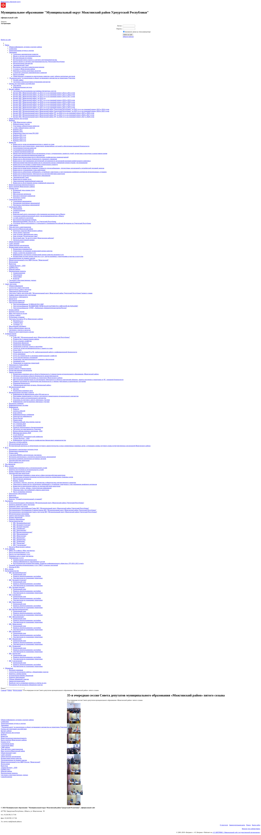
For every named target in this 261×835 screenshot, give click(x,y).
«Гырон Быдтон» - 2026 (17, 265)
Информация (13, 407)
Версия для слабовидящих (251, 829)
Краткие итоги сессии (16, 311)
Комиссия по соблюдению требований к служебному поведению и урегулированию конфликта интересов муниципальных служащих (60, 172)
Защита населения (15, 372)
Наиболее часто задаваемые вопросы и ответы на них (27, 683)
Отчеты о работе (14, 315)
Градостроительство (16, 521)
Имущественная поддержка (22, 58)
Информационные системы (18, 405)
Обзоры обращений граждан (19, 679)
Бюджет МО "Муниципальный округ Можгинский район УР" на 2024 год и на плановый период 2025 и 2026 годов (53, 113)
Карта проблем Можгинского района (22, 186)
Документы (17, 85)
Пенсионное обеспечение (18, 493)
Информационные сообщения (23, 414)
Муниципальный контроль (18, 444)
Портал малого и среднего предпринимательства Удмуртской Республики (39, 61)
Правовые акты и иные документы (21, 556)
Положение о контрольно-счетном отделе (23, 449)
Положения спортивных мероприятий (26, 203)
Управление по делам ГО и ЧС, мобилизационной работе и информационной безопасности (45, 352)
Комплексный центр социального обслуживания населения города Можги (39, 214)
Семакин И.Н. (18, 322)
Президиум (13, 299)
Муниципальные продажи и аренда (21, 392)
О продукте (224, 825)
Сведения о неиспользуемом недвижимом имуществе (31, 82)
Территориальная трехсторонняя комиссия (28, 166)
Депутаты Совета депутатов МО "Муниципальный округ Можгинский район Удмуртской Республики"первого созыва (50, 293)
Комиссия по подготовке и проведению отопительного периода (35, 164)
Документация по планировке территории (28, 578)
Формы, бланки (18, 481)
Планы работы (14, 310)
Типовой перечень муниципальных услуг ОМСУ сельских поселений (33, 565)
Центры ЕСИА (14, 567)
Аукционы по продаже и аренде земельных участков (31, 400)
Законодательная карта (17, 681)
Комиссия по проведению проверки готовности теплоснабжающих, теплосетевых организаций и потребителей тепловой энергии (58, 168)
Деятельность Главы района (18, 365)
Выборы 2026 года (19, 140)
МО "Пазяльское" (19, 541)
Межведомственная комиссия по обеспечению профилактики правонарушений (41, 157)
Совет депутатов (11, 284)
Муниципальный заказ (17, 387)
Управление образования (21, 344)
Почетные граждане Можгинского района (27, 231)
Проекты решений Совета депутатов (22, 504)
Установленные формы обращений (21, 675)
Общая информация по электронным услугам (29, 561)
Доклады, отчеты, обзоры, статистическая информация (32, 488)
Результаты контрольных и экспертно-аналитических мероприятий (32, 457)
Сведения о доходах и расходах (20, 330)
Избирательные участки (21, 124)
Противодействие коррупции (19, 460)
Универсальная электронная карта (25, 560)
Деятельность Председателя (18, 291)
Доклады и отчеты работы (18, 442)
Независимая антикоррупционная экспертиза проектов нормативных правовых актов (43, 477)
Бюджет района (14, 89)
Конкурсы (16, 192)
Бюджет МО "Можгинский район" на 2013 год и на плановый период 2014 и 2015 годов (44, 93)
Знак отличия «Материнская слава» (25, 234)
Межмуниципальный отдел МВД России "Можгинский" (29, 260)
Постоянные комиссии (17, 300)
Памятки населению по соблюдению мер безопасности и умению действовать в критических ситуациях (49, 381)
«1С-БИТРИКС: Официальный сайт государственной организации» (236, 832)
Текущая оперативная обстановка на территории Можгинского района (37, 378)
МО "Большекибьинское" (22, 523)
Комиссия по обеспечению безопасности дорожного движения (35, 159)
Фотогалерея (13, 262)
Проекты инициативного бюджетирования (28, 427)
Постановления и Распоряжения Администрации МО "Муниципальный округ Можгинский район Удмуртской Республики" (52, 510)
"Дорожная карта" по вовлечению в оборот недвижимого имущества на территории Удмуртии (42, 78)
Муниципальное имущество (23, 63)
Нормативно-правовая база (22, 249)
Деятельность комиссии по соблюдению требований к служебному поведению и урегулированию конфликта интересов (55, 484)
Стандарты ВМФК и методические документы (25, 455)
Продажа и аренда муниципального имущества (29, 398)
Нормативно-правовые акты (23, 390)
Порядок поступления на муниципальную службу (26, 470)
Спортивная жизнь (15, 199)
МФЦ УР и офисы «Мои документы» (22, 550)
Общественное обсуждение (18, 118)
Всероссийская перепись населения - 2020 (27, 431)
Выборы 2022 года (19, 137)
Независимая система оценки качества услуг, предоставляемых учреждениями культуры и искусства (48, 256)
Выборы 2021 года (19, 135)
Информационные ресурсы (22, 87)
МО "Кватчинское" (20, 530)
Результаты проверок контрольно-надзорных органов (27, 458)
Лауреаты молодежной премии (24, 240)
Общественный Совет (16, 242)
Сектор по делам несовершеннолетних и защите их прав (33, 348)
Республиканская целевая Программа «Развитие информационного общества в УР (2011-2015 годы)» (48, 563)
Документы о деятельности (18, 297)
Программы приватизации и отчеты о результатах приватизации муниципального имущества (46, 396)
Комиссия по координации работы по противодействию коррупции (36, 486)
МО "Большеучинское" (21, 526)
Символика (13, 49)
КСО (6, 447)
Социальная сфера (15, 207)
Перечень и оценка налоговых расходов (27, 71)
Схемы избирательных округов (24, 128)
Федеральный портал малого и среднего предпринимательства (35, 60)
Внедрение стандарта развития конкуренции (28, 67)
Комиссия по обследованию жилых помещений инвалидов (33, 183)
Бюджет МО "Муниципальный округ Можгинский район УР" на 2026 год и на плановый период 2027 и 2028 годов (53, 117)
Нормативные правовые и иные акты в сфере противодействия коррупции (39, 475)
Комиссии (12, 142)
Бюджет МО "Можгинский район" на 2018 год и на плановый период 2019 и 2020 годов (44, 102)
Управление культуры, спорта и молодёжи (28, 346)
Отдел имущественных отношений (25, 357)
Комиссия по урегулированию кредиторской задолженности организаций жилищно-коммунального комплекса (52, 161)
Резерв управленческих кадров (19, 471)
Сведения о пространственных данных (22, 280)
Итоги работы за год (16, 462)
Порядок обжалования (17, 519)
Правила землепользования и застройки (27, 576)
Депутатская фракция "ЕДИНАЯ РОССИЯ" (28, 304)
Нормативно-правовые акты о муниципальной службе (28, 468)
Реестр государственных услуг (19, 554)
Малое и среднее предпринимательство (27, 56)
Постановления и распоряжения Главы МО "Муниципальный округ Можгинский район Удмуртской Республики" (49, 508)
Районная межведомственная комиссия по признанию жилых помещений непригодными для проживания (50, 163)
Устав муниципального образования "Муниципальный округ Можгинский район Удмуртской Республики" (46, 503)
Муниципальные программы (19, 514)
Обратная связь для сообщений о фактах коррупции (31, 490)
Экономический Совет (21, 65)
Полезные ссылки (19, 197)
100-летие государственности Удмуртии (27, 429)
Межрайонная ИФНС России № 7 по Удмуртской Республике (34, 221)
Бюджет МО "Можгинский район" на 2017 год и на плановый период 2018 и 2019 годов (44, 100)
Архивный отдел (19, 361)
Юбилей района (14, 269)
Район (7, 45)
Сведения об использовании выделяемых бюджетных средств (34, 91)
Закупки (16, 389)
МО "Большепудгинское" (22, 525)
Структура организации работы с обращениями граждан (28, 672)
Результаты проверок (16, 403)
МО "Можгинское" (19, 536)
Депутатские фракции (16, 302)
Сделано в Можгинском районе (24, 69)
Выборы (12, 120)
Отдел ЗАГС (17, 350)
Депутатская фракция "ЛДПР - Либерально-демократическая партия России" (40, 308)
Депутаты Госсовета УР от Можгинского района (26, 319)
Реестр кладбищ (18, 74)
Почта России (18, 418)
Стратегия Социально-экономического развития (30, 72)
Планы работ (13, 453)
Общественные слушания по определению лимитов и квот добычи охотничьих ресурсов (44, 76)
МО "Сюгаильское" (20, 545)
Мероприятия (13, 497)
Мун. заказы (9, 569)
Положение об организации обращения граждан (26, 685)
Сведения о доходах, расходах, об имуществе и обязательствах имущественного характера (44, 482)
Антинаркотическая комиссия (23, 150)
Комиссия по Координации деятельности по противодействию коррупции (39, 174)
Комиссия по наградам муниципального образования (31, 175)
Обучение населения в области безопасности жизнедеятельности (35, 376)
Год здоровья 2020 (19, 425)
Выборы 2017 (18, 129)
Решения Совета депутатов (18, 506)
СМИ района (13, 225)
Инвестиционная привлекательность (22, 185)
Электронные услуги (16, 558)
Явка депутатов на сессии (18, 313)
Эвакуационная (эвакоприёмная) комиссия (28, 181)
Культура (16, 212)
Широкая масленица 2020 (22, 433)
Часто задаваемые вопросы (22, 492)
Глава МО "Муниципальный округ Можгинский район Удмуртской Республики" (41, 337)
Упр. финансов (10, 464)
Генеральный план (19, 574)
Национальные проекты (17, 271)
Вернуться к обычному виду (11, 2)
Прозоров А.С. (18, 321)
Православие (17, 420)
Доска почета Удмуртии (21, 232)
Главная (3, 690)
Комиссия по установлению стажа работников (29, 170)
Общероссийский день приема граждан (27, 422)
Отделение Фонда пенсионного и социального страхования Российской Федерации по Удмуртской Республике (52, 223)
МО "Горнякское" (19, 528)
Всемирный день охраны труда (24, 190)
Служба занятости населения (23, 218)
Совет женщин (14, 243)
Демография (17, 276)
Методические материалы (22, 194)
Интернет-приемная (16, 670)
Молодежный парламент (17, 326)
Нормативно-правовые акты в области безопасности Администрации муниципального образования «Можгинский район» (56, 374)
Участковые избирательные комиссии (26, 126)
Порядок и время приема (17, 674)
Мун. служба (9, 466)
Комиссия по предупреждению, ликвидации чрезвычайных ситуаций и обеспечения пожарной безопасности (51, 146)
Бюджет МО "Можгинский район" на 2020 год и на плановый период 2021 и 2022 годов (44, 106)
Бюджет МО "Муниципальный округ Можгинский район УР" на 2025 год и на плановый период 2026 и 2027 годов (53, 115)
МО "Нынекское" (19, 538)
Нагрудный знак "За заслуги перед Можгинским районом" (33, 238)
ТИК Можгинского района (22, 122)
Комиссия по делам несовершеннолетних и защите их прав (33, 144)
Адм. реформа (10, 549)
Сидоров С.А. (18, 324)
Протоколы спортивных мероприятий (26, 205)
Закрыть (4, 21)
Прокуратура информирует (22, 416)
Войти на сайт (6, 40)
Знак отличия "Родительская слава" (25, 236)
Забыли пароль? (128, 36)
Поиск (248, 825)
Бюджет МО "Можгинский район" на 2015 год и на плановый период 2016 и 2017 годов (44, 96)
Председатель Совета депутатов (20, 289)
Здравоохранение (19, 210)
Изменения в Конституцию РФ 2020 (25, 133)
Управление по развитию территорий (26, 363)
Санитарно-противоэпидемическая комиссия (28, 155)
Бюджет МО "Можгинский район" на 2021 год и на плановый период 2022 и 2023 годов (44, 107)
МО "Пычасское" (19, 543)
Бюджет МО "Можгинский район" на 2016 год (29, 98)
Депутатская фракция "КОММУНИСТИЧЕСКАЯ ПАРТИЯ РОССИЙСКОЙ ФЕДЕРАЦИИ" (45, 306)
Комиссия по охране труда (22, 179)
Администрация (10, 333)
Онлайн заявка (18, 80)
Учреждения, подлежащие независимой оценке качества (32, 251)
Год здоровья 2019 (19, 424)
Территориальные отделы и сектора (21, 50)
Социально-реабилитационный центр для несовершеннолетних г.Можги (38, 216)
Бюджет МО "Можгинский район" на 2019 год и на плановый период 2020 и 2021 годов (44, 104)
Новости (16, 409)
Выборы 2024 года (19, 139)
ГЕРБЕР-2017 (13, 267)
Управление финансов (21, 343)
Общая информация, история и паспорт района (25, 47)
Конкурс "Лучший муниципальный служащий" (25, 499)
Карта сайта (256, 825)
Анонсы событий (19, 411)
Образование (17, 208)
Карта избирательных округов (19, 328)
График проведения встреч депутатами (22, 295)
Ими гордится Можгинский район (21, 229)
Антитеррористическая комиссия (24, 148)
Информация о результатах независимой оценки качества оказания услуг (38, 254)
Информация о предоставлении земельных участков (31, 401)
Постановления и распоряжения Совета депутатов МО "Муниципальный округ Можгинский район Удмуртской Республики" (53, 512)
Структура (12, 335)
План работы (17, 413)
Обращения (9, 668)
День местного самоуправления (20, 227)
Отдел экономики (19, 354)
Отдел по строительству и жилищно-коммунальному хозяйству (35, 356)
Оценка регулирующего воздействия (22, 83)
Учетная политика (15, 367)
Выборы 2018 (18, 131)
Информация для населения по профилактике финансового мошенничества (39, 440)
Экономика (13, 52)
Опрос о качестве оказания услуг (24, 253)
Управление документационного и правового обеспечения (33, 359)
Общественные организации (19, 245)
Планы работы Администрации (20, 368)
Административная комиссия (23, 151)
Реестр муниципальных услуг (19, 552)
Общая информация (16, 286)
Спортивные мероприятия (22, 201)
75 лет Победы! (18, 435)
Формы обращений (15, 517)
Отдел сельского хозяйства (22, 341)
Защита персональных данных (19, 515)
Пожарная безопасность (21, 383)
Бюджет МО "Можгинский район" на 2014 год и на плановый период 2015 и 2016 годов (44, 94)
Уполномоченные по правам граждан (22, 258)
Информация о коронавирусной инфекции (28, 436)
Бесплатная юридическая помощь (24, 219)
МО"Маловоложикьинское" (23, 532)
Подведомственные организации (20, 370)
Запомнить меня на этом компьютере (138, 32)
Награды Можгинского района (19, 547)
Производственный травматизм (24, 196)
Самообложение (14, 282)
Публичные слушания (16, 317)
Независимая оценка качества (19, 247)
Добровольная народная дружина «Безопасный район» (32, 385)
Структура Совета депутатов (19, 288)
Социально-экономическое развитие (25, 54)
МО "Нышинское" (19, 539)
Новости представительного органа (21, 332)
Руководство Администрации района (26, 339)
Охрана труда (13, 188)
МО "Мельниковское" (20, 534)
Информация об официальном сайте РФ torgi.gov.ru (31, 394)
